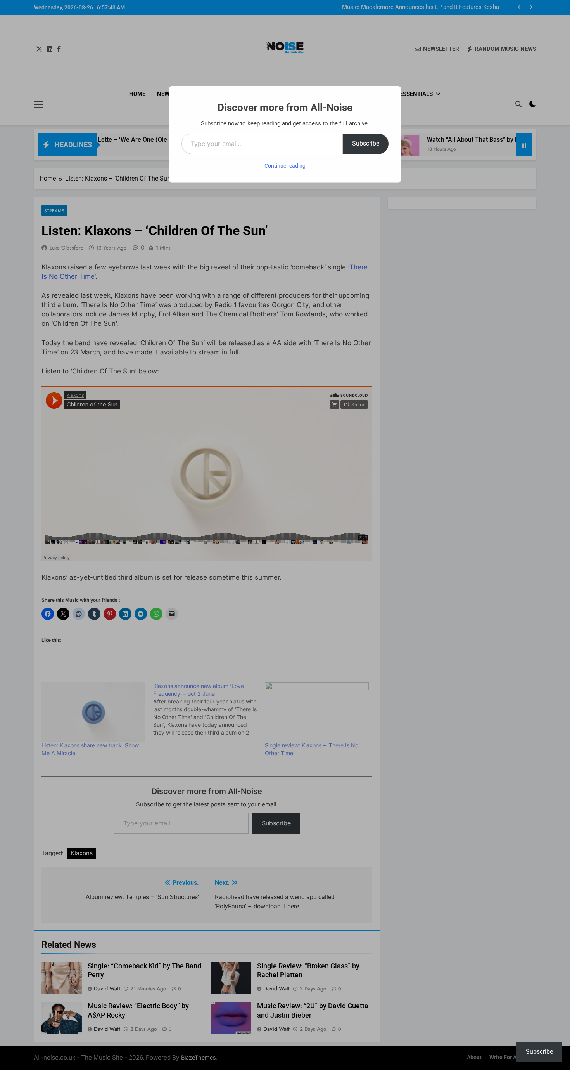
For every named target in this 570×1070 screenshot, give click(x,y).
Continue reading (285, 166)
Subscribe (365, 143)
